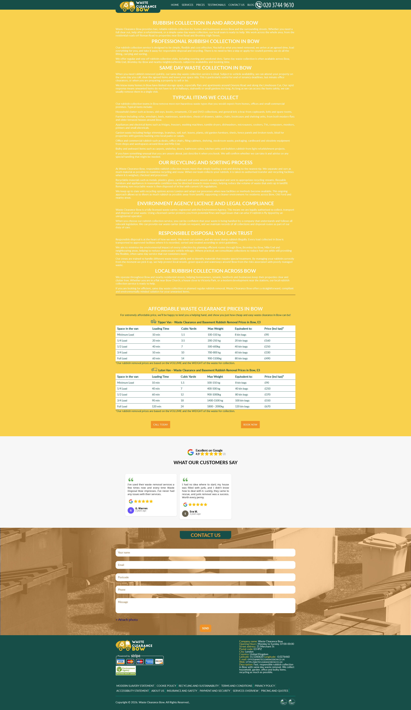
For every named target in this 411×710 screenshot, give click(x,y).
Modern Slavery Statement (135, 686)
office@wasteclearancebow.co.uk (266, 659)
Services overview (245, 690)
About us (157, 690)
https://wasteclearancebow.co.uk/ (264, 662)
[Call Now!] (275, 5)
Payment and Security (215, 690)
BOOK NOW (250, 424)
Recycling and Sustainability (199, 686)
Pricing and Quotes (274, 690)
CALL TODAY (160, 424)
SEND (205, 628)
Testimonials (217, 5)
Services (187, 5)
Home (175, 5)
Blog (250, 5)
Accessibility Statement (132, 690)
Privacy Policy (265, 686)
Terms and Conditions (236, 686)
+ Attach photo (127, 619)
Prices (200, 5)
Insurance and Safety (182, 690)
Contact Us (236, 5)
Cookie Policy (166, 686)
